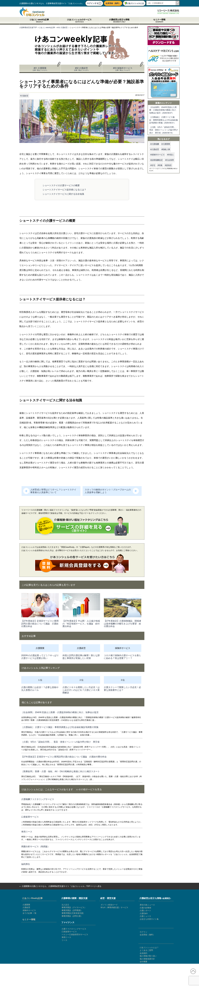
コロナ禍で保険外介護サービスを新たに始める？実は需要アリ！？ (122, 657)
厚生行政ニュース (147, 904)
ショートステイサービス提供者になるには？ (64, 189)
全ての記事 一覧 (29, 913)
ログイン (143, 931)
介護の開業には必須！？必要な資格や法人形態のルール (39, 688)
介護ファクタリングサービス (74, 928)
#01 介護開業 (40, 68)
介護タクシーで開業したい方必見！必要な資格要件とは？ (122, 688)
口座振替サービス (30, 816)
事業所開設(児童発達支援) (73, 913)
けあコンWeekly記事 (32, 898)
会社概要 (143, 961)
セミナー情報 (159, 20)
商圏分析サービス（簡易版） (35, 846)
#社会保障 (169, 160)
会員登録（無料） (113, 3)
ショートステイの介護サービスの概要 (61, 185)
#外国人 (170, 154)
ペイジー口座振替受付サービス (75, 934)
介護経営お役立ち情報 (119, 20)
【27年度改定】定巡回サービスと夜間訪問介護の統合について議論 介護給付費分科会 (40, 623)
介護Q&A (144, 913)
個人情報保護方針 (147, 958)
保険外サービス (29, 910)
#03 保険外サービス (122, 68)
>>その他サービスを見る (89, 789)
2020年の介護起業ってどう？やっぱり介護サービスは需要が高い (40, 657)
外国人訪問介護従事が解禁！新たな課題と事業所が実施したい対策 (81, 657)
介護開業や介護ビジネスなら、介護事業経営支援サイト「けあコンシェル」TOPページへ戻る (61, 886)
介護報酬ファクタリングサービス (37, 799)
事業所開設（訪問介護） (72, 916)
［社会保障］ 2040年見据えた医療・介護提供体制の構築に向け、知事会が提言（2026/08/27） (163, 110)
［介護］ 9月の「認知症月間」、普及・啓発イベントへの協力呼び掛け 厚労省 (60, 741)
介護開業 (26, 904)
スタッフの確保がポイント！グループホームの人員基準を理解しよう (108, 491)
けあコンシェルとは (135, 3)
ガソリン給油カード (109, 904)
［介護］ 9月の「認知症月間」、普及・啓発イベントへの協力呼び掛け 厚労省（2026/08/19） (163, 130)
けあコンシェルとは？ (149, 947)
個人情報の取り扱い (148, 955)
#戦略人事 (165, 149)
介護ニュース (145, 916)
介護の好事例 (145, 907)
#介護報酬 (154, 143)
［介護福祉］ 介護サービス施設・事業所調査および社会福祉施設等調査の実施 (59, 726)
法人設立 (65, 904)
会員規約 (143, 953)
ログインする (92, 3)
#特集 (160, 165)
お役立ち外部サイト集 (149, 919)
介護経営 (26, 907)
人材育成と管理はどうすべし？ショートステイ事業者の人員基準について (53, 491)
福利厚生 (25, 863)
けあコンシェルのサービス (79, 20)
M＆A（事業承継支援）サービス (114, 907)
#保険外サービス (157, 154)
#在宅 (152, 165)
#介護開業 (165, 143)
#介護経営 (24, 95)
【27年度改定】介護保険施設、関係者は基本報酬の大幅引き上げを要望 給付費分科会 (122, 623)
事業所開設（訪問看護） (72, 910)
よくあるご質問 (146, 950)
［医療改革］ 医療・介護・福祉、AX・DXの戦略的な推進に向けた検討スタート (60, 771)
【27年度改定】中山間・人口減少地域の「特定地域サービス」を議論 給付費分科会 (81, 623)
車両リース (26, 831)
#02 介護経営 (81, 68)
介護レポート (145, 910)
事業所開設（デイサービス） (74, 907)
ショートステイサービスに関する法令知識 (63, 193)
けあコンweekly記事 (39, 20)
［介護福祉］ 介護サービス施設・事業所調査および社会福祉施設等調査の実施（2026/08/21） (163, 120)
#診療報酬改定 (156, 160)
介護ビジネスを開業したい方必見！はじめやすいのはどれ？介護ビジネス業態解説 (81, 690)
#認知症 (168, 165)
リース (64, 940)
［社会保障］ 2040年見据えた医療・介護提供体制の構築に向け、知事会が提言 (60, 712)
